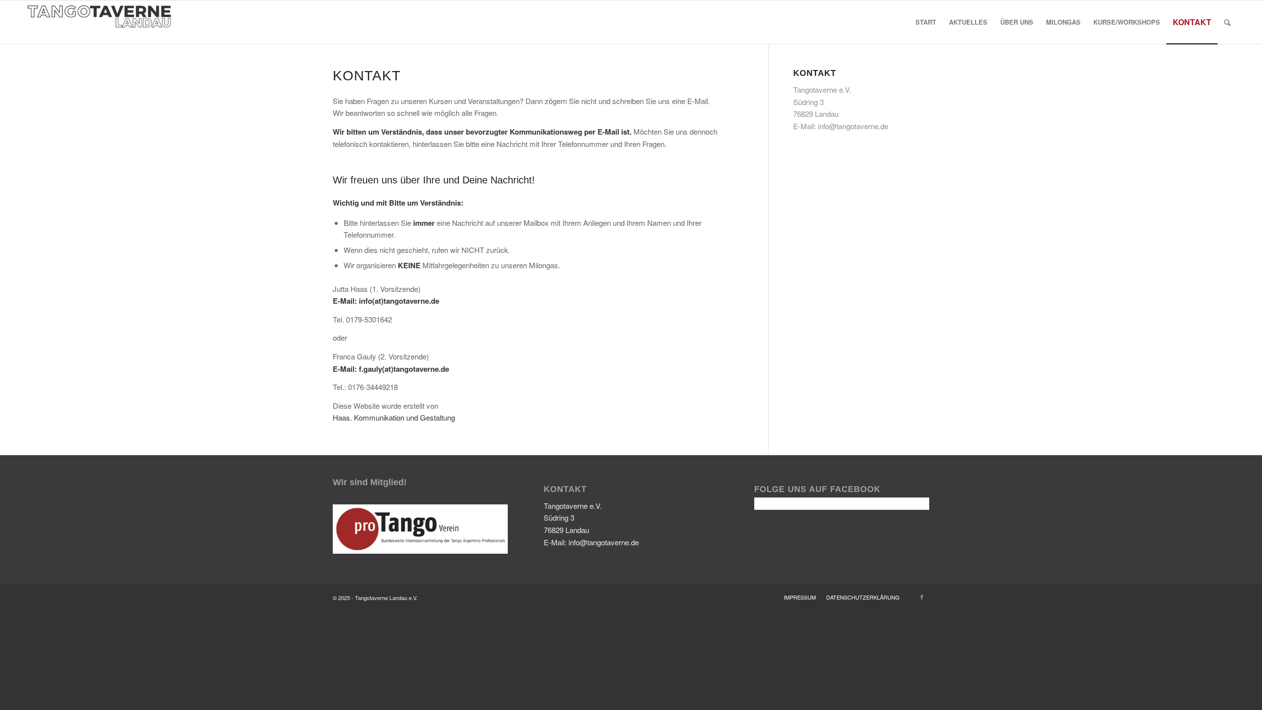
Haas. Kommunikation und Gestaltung (394, 417)
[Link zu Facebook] (921, 596)
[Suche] (1227, 22)
